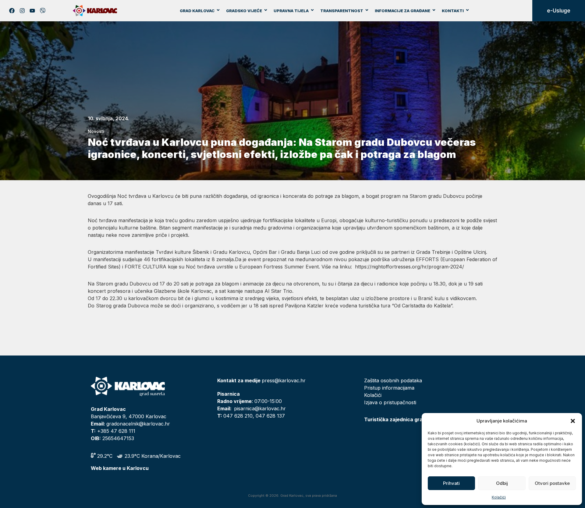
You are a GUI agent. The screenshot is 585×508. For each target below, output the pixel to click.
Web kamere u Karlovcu (120, 468)
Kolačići (499, 497)
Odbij (502, 483)
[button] (573, 421)
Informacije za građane (402, 10)
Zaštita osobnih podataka (393, 380)
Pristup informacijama (389, 388)
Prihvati (451, 483)
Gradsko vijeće (244, 10)
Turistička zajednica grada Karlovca (408, 419)
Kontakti (453, 10)
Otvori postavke (552, 483)
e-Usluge (558, 11)
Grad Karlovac (197, 10)
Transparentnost (341, 10)
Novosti (96, 131)
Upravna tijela (291, 10)
